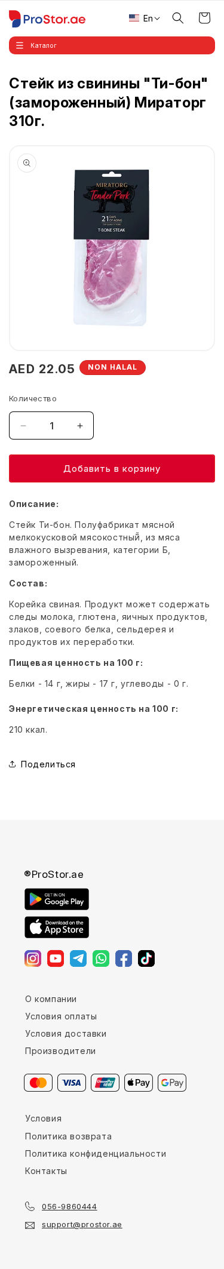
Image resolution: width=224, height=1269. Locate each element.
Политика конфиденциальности (95, 1153)
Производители (60, 1051)
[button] (112, 45)
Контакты (46, 1171)
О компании (51, 999)
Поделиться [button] (48, 764)
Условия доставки (66, 1033)
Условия (43, 1118)
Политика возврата (68, 1136)
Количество (33, 398)
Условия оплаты (61, 1016)
